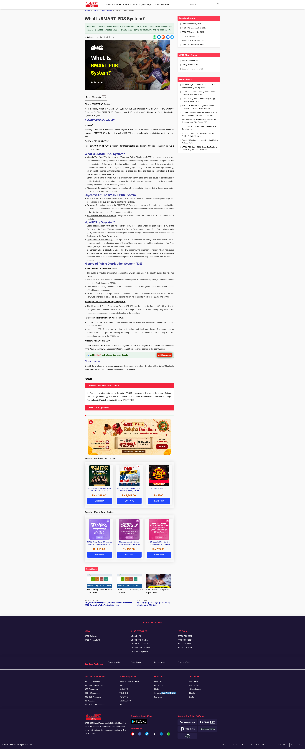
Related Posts (91, 569)
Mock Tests (193, 681)
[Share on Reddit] (163, 37)
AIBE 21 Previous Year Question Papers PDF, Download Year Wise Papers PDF (199, 120)
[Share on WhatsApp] (154, 37)
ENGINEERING (125, 701)
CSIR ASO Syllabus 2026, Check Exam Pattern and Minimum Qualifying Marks (199, 86)
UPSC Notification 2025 (190, 36)
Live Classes (194, 685)
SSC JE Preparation (93, 693)
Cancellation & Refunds (260, 745)
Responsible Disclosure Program (235, 745)
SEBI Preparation (91, 689)
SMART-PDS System (103, 11)
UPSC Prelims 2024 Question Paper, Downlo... (157, 591)
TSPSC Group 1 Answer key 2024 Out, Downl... (130, 591)
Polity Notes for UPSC (190, 60)
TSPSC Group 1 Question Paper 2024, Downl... (99, 591)
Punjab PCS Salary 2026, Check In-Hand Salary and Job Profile (200, 141)
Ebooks (192, 693)
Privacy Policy (296, 745)
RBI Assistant (90, 701)
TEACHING (123, 693)
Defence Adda (159, 662)
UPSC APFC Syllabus (139, 652)
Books (191, 697)
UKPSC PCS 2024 (185, 648)
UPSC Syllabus (91, 636)
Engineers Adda (184, 662)
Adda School (136, 662)
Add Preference (164, 355)
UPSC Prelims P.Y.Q (93, 640)
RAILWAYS (123, 689)
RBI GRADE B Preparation (95, 705)
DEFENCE (123, 697)
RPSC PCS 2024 (184, 644)
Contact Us (158, 685)
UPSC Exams (112, 4)
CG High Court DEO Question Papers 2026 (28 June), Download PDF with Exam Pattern (199, 114)
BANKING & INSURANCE (129, 681)
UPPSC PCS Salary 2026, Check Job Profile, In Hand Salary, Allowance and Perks (199, 148)
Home (87, 11)
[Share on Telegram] (159, 37)
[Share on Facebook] (168, 37)
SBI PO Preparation (92, 681)
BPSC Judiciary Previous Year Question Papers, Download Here (200, 127)
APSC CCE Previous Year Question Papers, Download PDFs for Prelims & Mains (198, 107)
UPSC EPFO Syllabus (139, 640)
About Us (158, 681)
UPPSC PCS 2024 (185, 636)
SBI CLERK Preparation (94, 685)
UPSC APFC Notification (140, 648)
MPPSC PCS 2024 (185, 640)
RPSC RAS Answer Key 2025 (193, 32)
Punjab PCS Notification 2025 (193, 40)
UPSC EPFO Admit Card (140, 644)
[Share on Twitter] (172, 37)
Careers (164, 693)
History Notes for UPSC (191, 65)
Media (156, 689)
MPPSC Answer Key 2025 (191, 24)
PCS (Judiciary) (143, 4)
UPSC (121, 705)
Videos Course (195, 689)
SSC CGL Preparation (93, 697)
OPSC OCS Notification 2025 (193, 45)
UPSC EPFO (136, 636)
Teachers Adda (114, 662)
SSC (121, 685)
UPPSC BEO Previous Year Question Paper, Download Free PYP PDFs (198, 93)
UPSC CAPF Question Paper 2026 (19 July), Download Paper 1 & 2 (198, 100)
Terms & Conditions (280, 745)
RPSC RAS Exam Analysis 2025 (194, 28)
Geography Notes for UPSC (192, 69)
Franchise (158, 697)
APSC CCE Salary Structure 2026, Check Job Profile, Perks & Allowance (199, 134)
